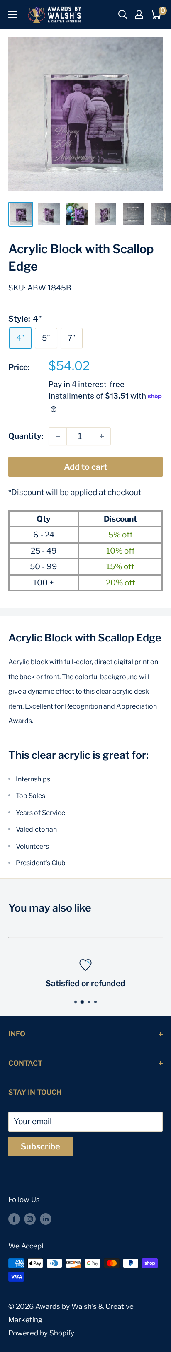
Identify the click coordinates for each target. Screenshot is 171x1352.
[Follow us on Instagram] (30, 1219)
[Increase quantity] (101, 436)
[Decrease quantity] (57, 436)
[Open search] (122, 14)
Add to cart (85, 467)
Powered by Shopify (41, 1333)
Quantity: (26, 436)
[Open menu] (12, 14)
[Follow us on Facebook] (14, 1219)
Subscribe (40, 1146)
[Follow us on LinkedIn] (45, 1219)
